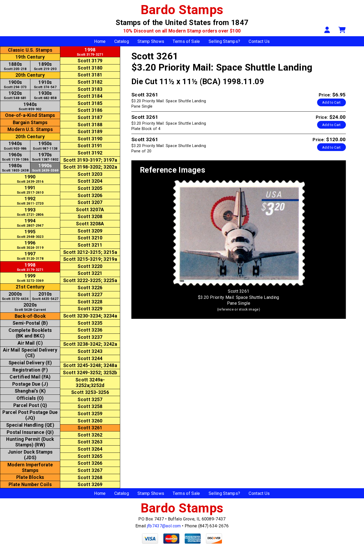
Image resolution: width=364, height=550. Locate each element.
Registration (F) (30, 370)
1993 (30, 212)
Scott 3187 (90, 117)
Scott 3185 (90, 103)
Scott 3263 (90, 442)
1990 (30, 179)
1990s (45, 167)
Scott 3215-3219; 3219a (90, 259)
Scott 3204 (90, 181)
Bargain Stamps (30, 122)
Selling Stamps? (224, 41)
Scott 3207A (90, 209)
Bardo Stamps (182, 9)
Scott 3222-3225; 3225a (90, 280)
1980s (15, 167)
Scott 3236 (90, 330)
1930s (45, 95)
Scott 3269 (90, 484)
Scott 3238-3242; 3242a (90, 344)
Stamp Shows (150, 41)
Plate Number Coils (30, 484)
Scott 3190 (90, 138)
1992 (30, 200)
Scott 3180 (90, 68)
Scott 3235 (90, 323)
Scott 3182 (90, 82)
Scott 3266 (90, 463)
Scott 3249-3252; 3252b (90, 372)
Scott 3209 (90, 231)
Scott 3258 (90, 406)
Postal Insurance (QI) (30, 432)
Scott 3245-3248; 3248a (90, 365)
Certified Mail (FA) (30, 377)
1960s (15, 156)
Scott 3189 (90, 131)
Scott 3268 (90, 477)
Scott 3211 (90, 245)
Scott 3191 (90, 145)
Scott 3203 (90, 174)
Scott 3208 (90, 216)
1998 (30, 267)
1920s (15, 95)
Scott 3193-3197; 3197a (90, 160)
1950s (45, 145)
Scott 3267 (90, 470)
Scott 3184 (90, 96)
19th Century (30, 57)
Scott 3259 (90, 413)
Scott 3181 (90, 75)
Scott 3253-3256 (90, 392)
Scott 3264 (90, 449)
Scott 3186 (90, 110)
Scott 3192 (90, 153)
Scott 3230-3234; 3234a (90, 316)
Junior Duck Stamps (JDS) (30, 454)
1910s (45, 84)
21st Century (30, 287)
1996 (30, 245)
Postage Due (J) (30, 384)
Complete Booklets (30, 333)
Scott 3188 (90, 124)
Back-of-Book (30, 316)
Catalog (121, 41)
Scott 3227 (90, 294)
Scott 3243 (90, 351)
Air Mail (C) (30, 343)
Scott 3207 (90, 202)
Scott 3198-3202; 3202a (90, 167)
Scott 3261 (90, 427)
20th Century (30, 75)
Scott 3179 (90, 60)
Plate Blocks (30, 477)
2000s (15, 296)
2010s (45, 296)
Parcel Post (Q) (30, 405)
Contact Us (259, 41)
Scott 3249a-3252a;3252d (90, 382)
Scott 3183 (90, 89)
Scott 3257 (90, 399)
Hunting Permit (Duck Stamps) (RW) (30, 442)
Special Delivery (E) (30, 362)
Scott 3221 (90, 273)
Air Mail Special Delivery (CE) (30, 352)
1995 (30, 233)
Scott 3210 (90, 238)
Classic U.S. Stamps (30, 50)
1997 (30, 255)
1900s (15, 84)
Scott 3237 (90, 337)
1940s (30, 106)
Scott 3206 (90, 195)
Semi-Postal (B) (30, 323)
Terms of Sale (186, 41)
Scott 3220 (90, 266)
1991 (30, 189)
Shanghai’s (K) (30, 391)
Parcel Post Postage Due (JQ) (30, 415)
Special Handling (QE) (30, 425)
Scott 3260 (90, 420)
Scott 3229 (90, 308)
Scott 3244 (90, 358)
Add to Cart (331, 102)
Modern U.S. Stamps (30, 129)
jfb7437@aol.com (164, 525)
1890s (45, 66)
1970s (45, 156)
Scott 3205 (90, 188)
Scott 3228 (90, 301)
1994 (30, 222)
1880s (15, 66)
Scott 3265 (90, 456)
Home (100, 41)
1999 (30, 278)
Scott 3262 (90, 435)
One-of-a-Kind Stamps (30, 115)
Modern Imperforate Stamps (30, 467)
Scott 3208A (90, 223)
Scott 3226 (90, 287)
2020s (30, 307)
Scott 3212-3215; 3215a (90, 252)
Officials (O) (30, 398)
